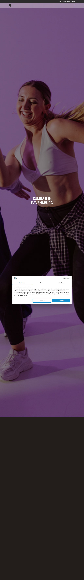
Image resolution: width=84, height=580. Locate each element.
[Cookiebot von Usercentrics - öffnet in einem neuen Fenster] (64, 278)
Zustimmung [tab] (22, 282)
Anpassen (41, 300)
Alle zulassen (61, 300)
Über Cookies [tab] (62, 282)
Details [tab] (42, 282)
